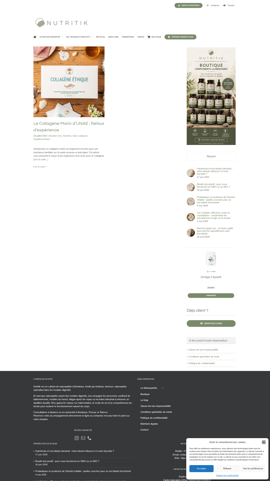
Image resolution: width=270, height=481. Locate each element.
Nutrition (59, 90)
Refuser (227, 468)
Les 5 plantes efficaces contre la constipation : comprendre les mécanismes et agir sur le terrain (213, 215)
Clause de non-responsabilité (203, 349)
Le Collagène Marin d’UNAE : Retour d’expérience (68, 74)
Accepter (201, 468)
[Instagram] (77, 438)
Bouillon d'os (47, 90)
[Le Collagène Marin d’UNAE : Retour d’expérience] (69, 81)
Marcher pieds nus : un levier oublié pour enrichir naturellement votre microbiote (215, 231)
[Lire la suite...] (40, 159)
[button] (263, 442)
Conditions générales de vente (204, 356)
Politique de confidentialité (227, 475)
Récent (211, 156)
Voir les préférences (253, 468)
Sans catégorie (71, 90)
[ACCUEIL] (34, 37)
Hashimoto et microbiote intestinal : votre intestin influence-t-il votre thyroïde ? (214, 171)
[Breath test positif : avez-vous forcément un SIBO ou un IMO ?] (191, 184)
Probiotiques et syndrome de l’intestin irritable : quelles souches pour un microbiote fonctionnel (216, 200)
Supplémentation (88, 90)
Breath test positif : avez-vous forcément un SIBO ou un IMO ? (213, 185)
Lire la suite (39, 166)
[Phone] (90, 438)
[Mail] (83, 438)
